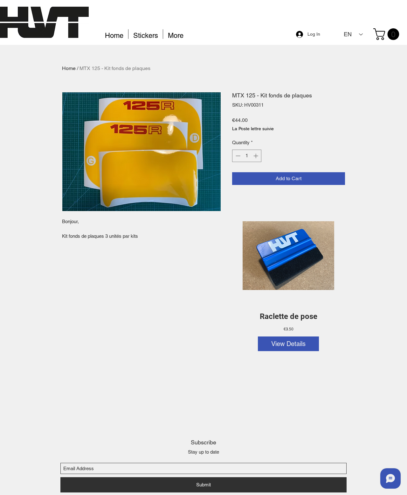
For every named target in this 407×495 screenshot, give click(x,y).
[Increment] (256, 156)
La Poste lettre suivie (253, 128)
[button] (387, 34)
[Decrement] (237, 156)
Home (69, 68)
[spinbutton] (247, 156)
